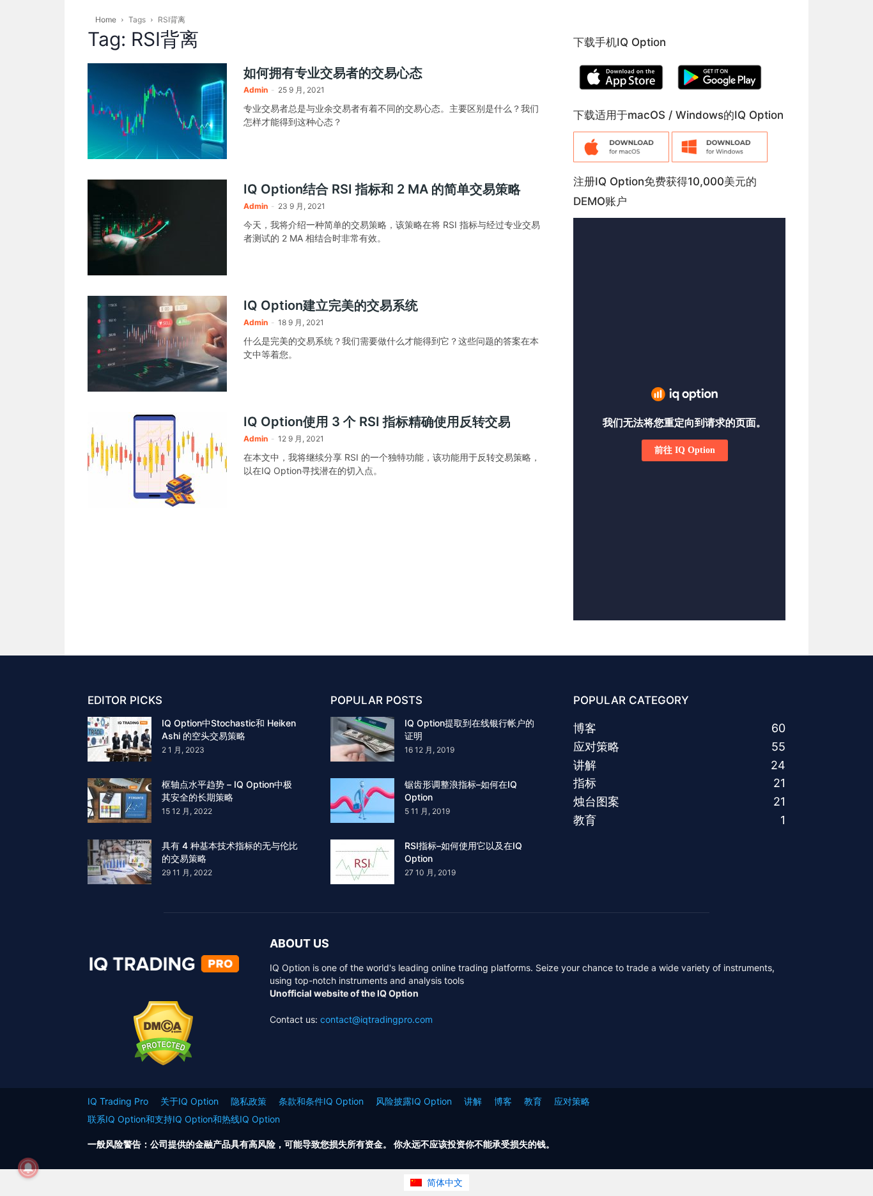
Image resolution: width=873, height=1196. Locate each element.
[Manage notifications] (28, 1168)
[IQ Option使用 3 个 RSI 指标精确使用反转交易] (157, 460)
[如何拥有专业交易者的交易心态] (157, 111)
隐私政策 (249, 1101)
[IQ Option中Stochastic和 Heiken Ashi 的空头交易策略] (119, 739)
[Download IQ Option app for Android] (720, 92)
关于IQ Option (189, 1101)
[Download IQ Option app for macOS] (621, 158)
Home (105, 19)
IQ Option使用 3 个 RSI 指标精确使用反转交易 (377, 421)
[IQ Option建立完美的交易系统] (157, 344)
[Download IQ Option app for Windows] (720, 158)
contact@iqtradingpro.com (376, 1019)
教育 (533, 1101)
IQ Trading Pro (118, 1101)
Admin (255, 90)
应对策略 (572, 1101)
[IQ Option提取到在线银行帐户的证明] (362, 739)
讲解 (473, 1101)
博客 (503, 1101)
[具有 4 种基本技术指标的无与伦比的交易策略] (119, 861)
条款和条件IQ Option (321, 1101)
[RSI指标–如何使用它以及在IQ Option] (362, 861)
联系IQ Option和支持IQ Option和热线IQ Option (184, 1119)
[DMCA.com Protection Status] (163, 1062)
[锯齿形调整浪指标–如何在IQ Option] (362, 800)
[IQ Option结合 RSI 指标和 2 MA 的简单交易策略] (157, 227)
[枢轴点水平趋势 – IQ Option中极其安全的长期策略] (119, 800)
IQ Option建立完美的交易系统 (330, 305)
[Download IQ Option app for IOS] (621, 92)
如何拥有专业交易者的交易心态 (332, 72)
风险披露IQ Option (414, 1101)
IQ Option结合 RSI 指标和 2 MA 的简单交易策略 (382, 189)
